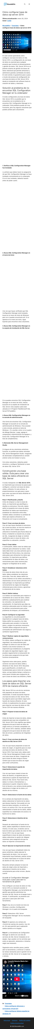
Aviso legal (7, 1020)
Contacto (14, 1020)
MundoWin (6, 25)
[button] (24, 4)
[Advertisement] (17, 130)
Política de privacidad (17, 1023)
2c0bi (9, 21)
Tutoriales (15, 25)
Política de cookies (24, 1020)
